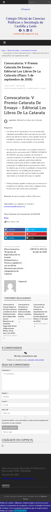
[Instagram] (31, 30)
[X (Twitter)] (24, 30)
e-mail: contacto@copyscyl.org (18, 478)
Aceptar (17, 511)
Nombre (5, 393)
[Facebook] (20, 30)
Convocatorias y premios (29, 50)
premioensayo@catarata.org (14, 206)
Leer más (23, 511)
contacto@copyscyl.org (25, 33)
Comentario (6, 370)
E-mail (4, 401)
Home (4, 50)
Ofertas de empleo (13, 50)
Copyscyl (19, 86)
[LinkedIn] (27, 30)
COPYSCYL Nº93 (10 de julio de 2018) (38, 250)
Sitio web (5, 409)
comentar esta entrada (35, 360)
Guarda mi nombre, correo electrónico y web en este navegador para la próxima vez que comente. (25, 422)
